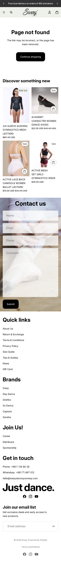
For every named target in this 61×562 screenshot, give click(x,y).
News (6, 363)
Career (6, 436)
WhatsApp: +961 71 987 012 (18, 472)
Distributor (8, 442)
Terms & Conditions (13, 340)
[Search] (11, 12)
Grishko (7, 399)
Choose (27, 171)
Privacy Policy (10, 346)
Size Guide (9, 351)
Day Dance (9, 394)
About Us (8, 328)
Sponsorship (9, 447)
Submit (11, 304)
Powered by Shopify (37, 540)
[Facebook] (25, 496)
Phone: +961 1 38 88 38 (16, 466)
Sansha (7, 417)
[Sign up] (53, 526)
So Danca (8, 405)
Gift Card (8, 369)
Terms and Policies (31, 547)
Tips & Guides (10, 357)
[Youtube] (36, 496)
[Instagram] (30, 496)
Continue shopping (30, 56)
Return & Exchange (13, 334)
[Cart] (57, 12)
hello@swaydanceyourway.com (20, 478)
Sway (6, 388)
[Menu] (4, 12)
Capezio (7, 411)
